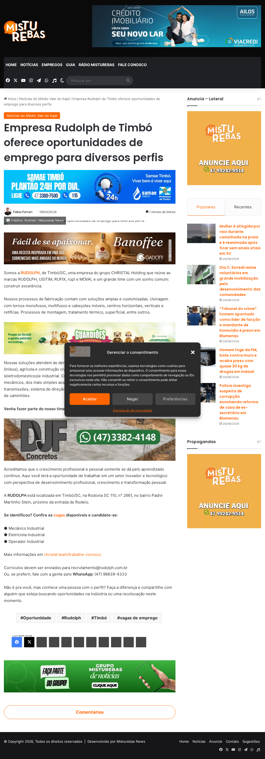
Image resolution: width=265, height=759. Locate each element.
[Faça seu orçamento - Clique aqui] (89, 439)
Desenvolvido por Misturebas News (116, 741)
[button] (192, 352)
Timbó (100, 617)
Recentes (243, 206)
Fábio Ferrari (22, 212)
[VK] (91, 642)
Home (11, 64)
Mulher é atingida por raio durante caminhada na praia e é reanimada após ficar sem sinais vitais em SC (240, 240)
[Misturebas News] (24, 31)
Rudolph (72, 617)
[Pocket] (116, 642)
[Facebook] (17, 642)
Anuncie (215, 741)
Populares (206, 206)
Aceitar (90, 398)
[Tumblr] (54, 642)
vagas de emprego (139, 617)
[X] (29, 642)
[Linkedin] (41, 642)
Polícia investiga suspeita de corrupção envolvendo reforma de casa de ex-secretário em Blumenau (238, 402)
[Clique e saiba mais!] (89, 186)
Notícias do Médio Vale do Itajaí (44, 99)
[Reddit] (79, 642)
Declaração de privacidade (132, 410)
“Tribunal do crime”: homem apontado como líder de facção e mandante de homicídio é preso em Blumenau (239, 322)
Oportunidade (37, 617)
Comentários (90, 712)
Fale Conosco (132, 64)
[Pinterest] (66, 642)
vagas (59, 515)
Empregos (52, 64)
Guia (70, 64)
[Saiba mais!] (89, 337)
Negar (132, 398)
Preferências (175, 398)
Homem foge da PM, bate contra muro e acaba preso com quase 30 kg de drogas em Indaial (238, 360)
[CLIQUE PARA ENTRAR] (89, 676)
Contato (232, 741)
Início (11, 99)
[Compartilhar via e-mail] (128, 642)
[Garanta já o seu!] (89, 248)
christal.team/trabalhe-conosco (72, 554)
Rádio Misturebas (96, 64)
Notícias (29, 64)
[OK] (104, 642)
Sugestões (251, 741)
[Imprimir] (141, 642)
